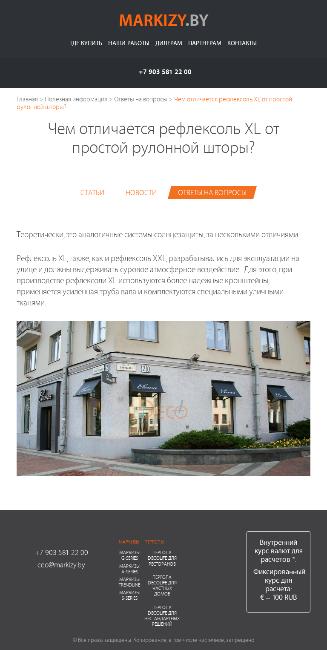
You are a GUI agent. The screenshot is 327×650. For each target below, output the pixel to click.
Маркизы (129, 541)
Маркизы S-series (129, 595)
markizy (164, 19)
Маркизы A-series (129, 568)
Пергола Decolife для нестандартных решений (162, 616)
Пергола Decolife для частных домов (162, 585)
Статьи (92, 192)
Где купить (86, 43)
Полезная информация (76, 99)
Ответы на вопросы (140, 99)
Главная (27, 99)
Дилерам (168, 43)
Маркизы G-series (129, 555)
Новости (141, 192)
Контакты (242, 43)
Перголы (154, 541)
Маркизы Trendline (129, 581)
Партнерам (204, 43)
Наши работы (128, 43)
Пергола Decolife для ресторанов (162, 558)
